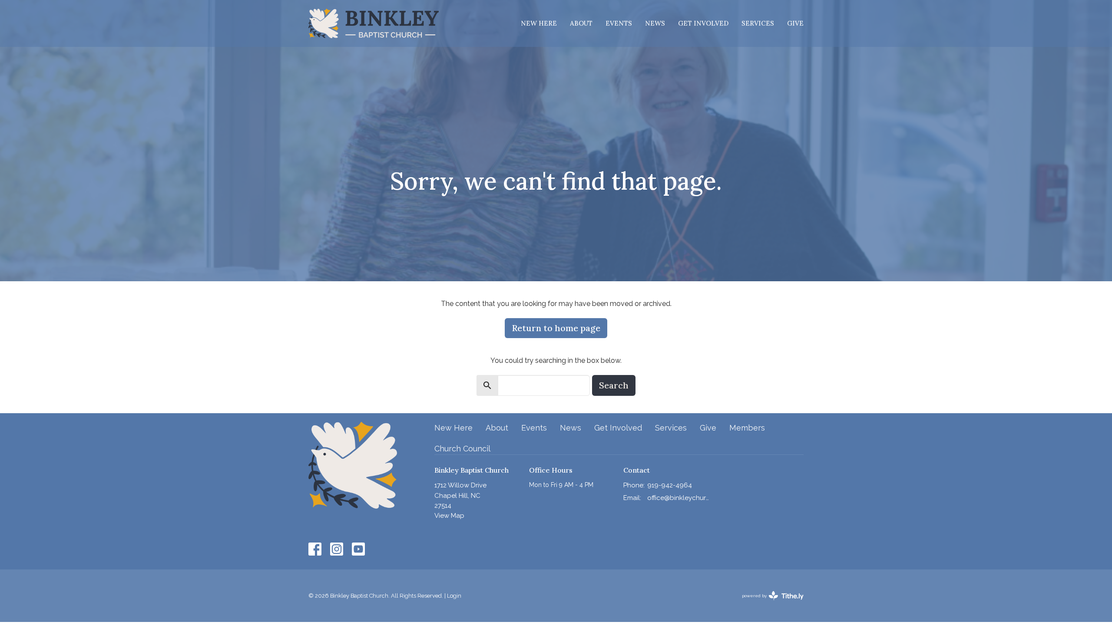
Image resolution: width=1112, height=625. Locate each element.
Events (619, 23)
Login (454, 595)
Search (614, 385)
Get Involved (703, 23)
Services (757, 23)
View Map (449, 516)
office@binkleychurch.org (678, 498)
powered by (769, 603)
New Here (539, 23)
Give (795, 23)
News (655, 23)
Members (747, 427)
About (581, 23)
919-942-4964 (669, 485)
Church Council (462, 448)
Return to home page (556, 327)
